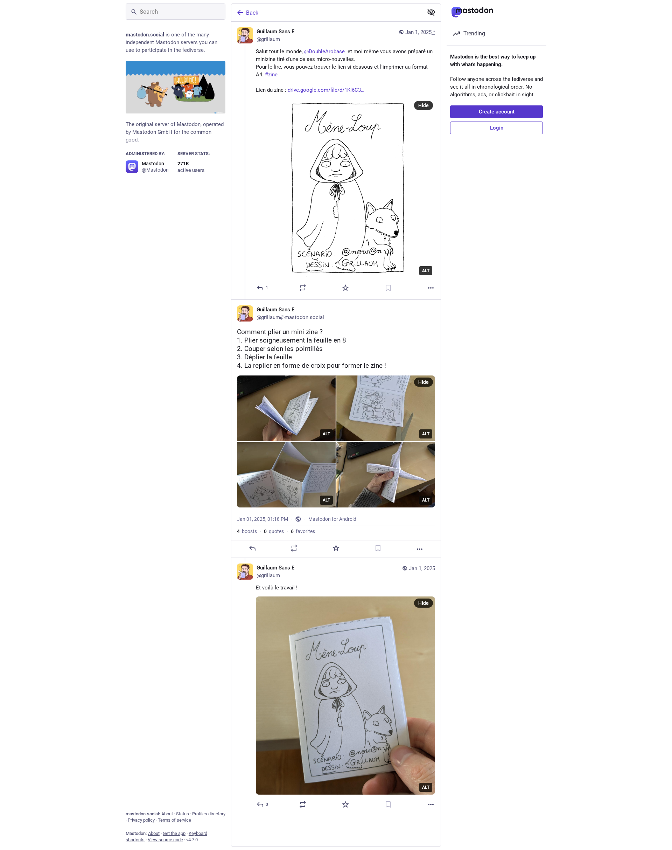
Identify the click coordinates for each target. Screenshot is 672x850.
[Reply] (252, 548)
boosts (247, 531)
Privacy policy (141, 820)
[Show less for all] (431, 12)
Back (252, 12)
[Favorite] (345, 288)
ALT (425, 270)
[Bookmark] (388, 288)
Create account (496, 112)
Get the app (174, 833)
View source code (165, 839)
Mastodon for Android (332, 519)
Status (182, 813)
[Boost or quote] (303, 288)
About (167, 813)
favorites (303, 531)
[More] (431, 288)
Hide (423, 105)
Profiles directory (208, 813)
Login (496, 128)
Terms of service (174, 820)
